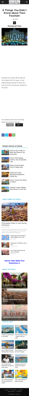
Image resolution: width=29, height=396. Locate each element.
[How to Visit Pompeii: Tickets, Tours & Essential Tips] (5, 159)
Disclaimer (20, 389)
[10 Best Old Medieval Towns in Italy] (14, 280)
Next (18, 125)
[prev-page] (2, 195)
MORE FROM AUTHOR (12, 146)
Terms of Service (11, 391)
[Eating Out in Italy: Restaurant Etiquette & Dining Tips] (5, 174)
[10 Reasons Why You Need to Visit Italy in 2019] (21, 358)
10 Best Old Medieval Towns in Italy (14, 285)
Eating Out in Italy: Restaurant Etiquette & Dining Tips (17, 174)
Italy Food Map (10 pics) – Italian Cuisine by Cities (21, 336)
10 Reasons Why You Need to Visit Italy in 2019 (20, 365)
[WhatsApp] (13, 135)
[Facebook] (3, 135)
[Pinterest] (10, 135)
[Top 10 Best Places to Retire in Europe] (21, 374)
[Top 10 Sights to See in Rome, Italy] (14, 313)
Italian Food (4, 169)
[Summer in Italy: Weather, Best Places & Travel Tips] (5, 189)
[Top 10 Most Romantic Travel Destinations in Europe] (8, 374)
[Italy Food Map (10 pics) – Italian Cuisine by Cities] (21, 329)
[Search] (27, 2)
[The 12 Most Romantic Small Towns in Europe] (5, 252)
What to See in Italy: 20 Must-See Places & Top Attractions (17, 152)
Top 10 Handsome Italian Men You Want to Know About (8, 365)
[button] (2, 2)
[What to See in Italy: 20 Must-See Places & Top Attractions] (5, 152)
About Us (7, 389)
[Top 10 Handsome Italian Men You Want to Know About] (8, 358)
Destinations (4, 161)
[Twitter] (6, 135)
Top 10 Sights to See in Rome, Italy (14, 317)
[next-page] (5, 195)
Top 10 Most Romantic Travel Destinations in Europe (7, 381)
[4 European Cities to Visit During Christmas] (14, 212)
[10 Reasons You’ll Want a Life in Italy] (5, 245)
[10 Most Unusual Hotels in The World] (8, 329)
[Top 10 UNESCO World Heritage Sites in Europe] (8, 344)
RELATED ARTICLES (11, 143)
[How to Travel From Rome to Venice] (5, 182)
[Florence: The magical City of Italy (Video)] (14, 297)
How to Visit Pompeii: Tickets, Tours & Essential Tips (18, 159)
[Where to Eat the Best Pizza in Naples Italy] (5, 167)
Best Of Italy (4, 154)
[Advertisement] (14, 61)
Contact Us (18, 391)
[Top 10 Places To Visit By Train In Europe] (21, 344)
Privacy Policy (13, 389)
